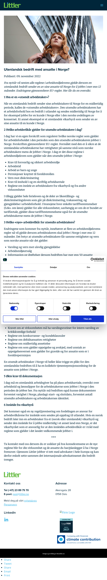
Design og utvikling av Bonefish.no (54, 554)
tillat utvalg (54, 319)
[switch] (40, 308)
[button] (101, 5)
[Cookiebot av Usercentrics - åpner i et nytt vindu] (92, 260)
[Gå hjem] (12, 5)
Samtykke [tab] (18, 267)
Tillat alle (88, 319)
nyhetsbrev (30, 500)
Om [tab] (88, 267)
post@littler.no (21, 494)
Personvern (10, 504)
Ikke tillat (20, 319)
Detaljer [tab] (53, 267)
